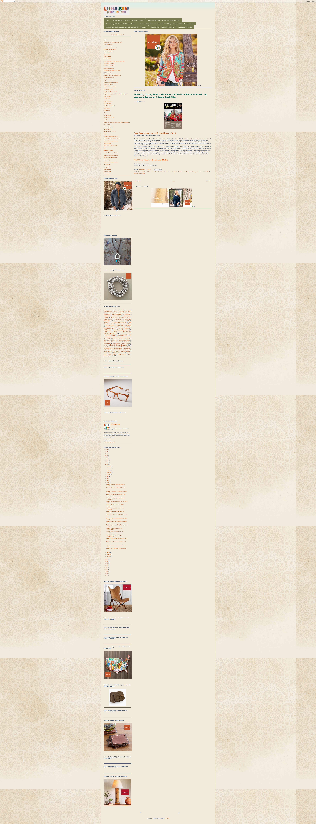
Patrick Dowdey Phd (108, 341)
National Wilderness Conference (111, 141)
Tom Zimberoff (116, 351)
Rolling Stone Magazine (109, 346)
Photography (107, 343)
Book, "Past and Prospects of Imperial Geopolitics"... (114, 535)
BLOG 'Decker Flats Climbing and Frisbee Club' (114, 61)
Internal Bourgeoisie (173, 172)
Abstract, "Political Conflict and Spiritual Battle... (115, 485)
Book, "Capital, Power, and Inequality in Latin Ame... (116, 518)
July (108, 476)
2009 (106, 571)
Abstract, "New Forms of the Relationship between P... (115, 498)
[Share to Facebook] (159, 169)
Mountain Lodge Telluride (110, 131)
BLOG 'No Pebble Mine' (109, 65)
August (108, 474)
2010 (106, 569)
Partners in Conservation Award (111, 155)
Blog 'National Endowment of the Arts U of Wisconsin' (116, 94)
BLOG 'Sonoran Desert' (109, 68)
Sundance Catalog (107, 349)
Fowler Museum (107, 115)
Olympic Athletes (107, 338)
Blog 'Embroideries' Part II (109, 80)
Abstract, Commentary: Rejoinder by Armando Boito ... (116, 522)
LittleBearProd (116, 424)
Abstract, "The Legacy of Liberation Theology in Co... (116, 491)
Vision (114, 354)
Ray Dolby (106, 345)
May (108, 480)
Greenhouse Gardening (109, 325)
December (109, 466)
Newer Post (137, 181)
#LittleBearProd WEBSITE (185, 27)
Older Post (208, 181)
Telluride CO (125, 349)
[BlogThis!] (156, 169)
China (128, 317)
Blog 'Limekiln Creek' (108, 89)
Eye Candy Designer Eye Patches (119, 322)
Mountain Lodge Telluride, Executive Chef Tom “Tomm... (121, 24)
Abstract (139, 172)
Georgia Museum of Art (109, 117)
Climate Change (108, 319)
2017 (106, 462)
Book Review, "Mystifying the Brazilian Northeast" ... (115, 508)
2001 (106, 575)
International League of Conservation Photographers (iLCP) (117, 122)
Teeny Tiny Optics (116, 349)
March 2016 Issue (207, 172)
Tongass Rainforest (125, 351)
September (109, 472)
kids (129, 354)
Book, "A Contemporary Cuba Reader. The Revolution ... (115, 495)
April (108, 482)
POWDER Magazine (108, 150)
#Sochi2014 (116, 311)
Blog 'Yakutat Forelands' (109, 105)
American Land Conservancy (110, 47)
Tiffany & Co (107, 167)
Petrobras (136, 173)
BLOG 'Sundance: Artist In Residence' (112, 70)
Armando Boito (154, 172)
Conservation (118, 319)
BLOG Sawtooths (107, 73)
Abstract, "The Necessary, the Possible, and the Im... (116, 515)
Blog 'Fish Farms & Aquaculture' (111, 82)
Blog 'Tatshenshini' (108, 101)
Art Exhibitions (107, 56)
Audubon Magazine (127, 316)
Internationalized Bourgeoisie (185, 172)
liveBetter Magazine (109, 355)
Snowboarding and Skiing (108, 348)
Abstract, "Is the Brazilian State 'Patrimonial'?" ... (116, 549)
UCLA (109, 352)
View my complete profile (109, 442)
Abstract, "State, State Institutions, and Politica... (114, 532)
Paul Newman (119, 341)
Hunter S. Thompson (120, 325)
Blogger (167, 818)
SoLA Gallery (107, 160)
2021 (106, 453)
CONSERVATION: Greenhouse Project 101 (162, 27)
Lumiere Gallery (107, 129)
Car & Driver (122, 317)
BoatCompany (107, 108)
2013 (106, 563)
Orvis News (114, 340)
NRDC (105, 134)
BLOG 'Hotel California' (109, 63)
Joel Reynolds (107, 124)
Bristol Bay (114, 317)
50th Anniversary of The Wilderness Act (113, 42)
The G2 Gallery (107, 164)
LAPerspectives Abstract (197, 172)
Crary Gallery (107, 110)
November (109, 468)
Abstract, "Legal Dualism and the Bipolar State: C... (116, 539)
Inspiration (128, 325)
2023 (106, 449)
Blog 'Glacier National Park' (110, 87)
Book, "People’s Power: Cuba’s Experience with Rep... (116, 525)
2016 (106, 464)
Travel (105, 352)
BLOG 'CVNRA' (107, 58)
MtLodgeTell (107, 335)
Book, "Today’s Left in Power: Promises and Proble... (116, 542)
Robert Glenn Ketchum (118, 345)
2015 (106, 559)
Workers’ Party (142, 173)
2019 (106, 458)
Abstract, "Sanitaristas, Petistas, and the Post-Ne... (116, 545)
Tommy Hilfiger (107, 169)
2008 (106, 573)
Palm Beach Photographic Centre (111, 152)
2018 (106, 460)
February (109, 554)
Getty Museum (107, 120)
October (109, 470)
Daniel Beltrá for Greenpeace (119, 320)
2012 (106, 565)
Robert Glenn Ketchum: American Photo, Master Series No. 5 (164, 20)
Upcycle (109, 354)
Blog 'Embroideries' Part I (109, 77)
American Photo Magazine (110, 49)
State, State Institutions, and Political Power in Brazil (155, 133)
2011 (106, 567)
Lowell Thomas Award (109, 127)
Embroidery (106, 322)
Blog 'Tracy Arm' (107, 103)
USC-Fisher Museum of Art (119, 352)
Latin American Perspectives (121, 330)
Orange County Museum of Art (110, 145)
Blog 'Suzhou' (107, 98)
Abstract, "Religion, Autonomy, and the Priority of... (116, 501)
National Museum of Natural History (112, 138)
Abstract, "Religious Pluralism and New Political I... (115, 505)
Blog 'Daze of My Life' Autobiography (112, 75)
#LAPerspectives (107, 310)
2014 (106, 561)
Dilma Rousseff (164, 172)
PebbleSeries (126, 341)
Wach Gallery (107, 174)
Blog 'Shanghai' (107, 96)
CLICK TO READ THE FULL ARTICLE (151, 159)
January (108, 556)
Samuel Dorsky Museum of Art (110, 157)
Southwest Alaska (118, 348)
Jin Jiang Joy (127, 328)
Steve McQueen (127, 348)
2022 (106, 451)
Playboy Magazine (126, 343)
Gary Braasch (111, 323)
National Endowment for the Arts (111, 136)
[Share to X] (158, 169)
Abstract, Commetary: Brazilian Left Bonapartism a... (114, 528)
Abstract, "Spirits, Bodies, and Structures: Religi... (115, 512)
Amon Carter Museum (108, 51)
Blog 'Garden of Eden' (108, 84)
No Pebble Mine (107, 143)
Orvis (105, 148)
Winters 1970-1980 (122, 354)
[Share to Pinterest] (161, 169)
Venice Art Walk (107, 171)
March (108, 552)
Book (106, 317)
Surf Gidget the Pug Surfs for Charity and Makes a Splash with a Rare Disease (126, 27)
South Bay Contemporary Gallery (111, 162)
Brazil (159, 172)
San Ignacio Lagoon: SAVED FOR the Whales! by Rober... (128, 20)
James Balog (120, 328)
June (108, 478)
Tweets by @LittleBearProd (117, 34)
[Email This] (155, 169)
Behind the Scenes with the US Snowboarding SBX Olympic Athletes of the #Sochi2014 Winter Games (167, 24)
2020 (106, 455)
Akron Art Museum (108, 44)
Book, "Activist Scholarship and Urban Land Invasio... (116, 488)
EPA (105, 112)
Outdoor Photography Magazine (124, 340)
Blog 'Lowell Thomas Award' (110, 91)
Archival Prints (107, 316)
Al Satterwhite (122, 313)
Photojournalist (116, 343)
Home (107, 20)
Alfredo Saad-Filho (146, 172)
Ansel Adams (107, 54)
